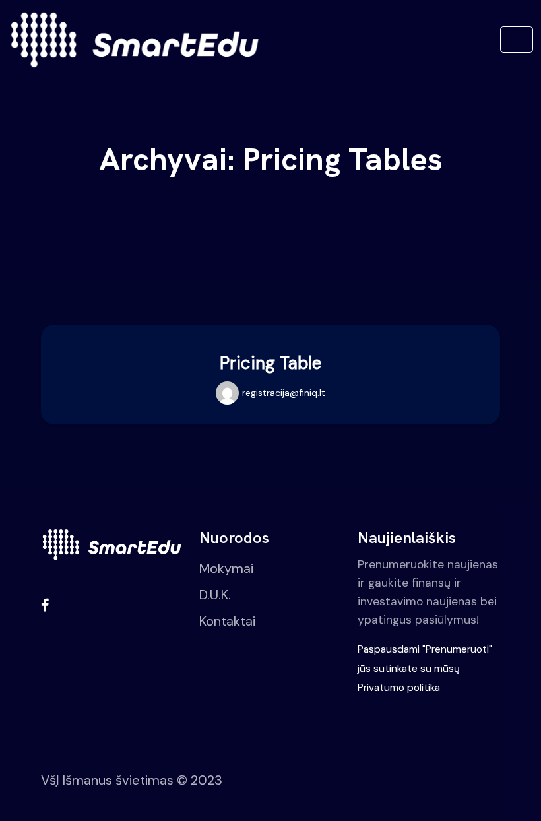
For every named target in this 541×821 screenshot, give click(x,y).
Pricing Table (270, 363)
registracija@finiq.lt (283, 393)
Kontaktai (227, 621)
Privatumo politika (399, 687)
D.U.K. (215, 594)
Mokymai (226, 568)
